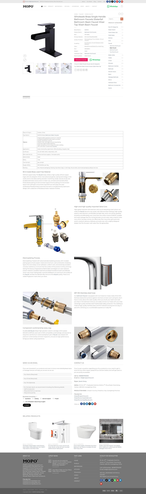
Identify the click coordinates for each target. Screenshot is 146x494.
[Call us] (115, 480)
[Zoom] (24, 59)
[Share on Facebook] (75, 70)
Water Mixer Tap (97, 66)
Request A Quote (81, 59)
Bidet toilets (111, 55)
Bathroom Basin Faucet (83, 66)
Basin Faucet (89, 14)
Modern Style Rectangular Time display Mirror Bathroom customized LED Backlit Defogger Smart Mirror (110, 447)
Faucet (81, 14)
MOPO (86, 29)
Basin (109, 74)
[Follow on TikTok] (112, 1)
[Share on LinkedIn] (86, 70)
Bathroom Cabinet (33, 473)
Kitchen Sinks (27, 471)
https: (76, 400)
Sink (109, 40)
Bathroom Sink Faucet (90, 53)
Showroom (75, 6)
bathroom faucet (82, 296)
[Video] (24, 55)
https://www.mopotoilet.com (83, 398)
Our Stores (89, 1)
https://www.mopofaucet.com (32, 484)
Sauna (110, 88)
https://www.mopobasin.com (31, 481)
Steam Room (111, 29)
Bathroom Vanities (113, 66)
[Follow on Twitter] (115, 1)
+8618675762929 (84, 376)
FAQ (104, 1)
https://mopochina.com (81, 396)
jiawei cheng (82, 381)
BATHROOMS (58, 6)
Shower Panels (33, 474)
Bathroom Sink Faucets (90, 32)
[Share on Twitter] (78, 70)
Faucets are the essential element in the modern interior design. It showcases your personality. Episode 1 (61, 463)
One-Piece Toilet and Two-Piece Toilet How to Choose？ (62, 470)
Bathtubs (110, 69)
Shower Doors (112, 71)
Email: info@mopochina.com (32, 1)
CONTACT (94, 6)
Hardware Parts (112, 82)
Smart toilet (33, 469)
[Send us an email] (89, 403)
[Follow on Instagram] (110, 1)
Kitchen (110, 38)
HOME (44, 6)
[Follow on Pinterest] (117, 1)
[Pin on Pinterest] (84, 70)
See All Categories (95, 64)
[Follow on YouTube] (122, 1)
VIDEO (82, 6)
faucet (41, 175)
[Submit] (121, 19)
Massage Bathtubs (113, 77)
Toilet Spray (111, 35)
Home (76, 14)
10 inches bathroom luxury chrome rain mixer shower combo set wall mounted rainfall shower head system (58, 447)
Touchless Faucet (114, 52)
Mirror (110, 79)
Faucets (73, 102)
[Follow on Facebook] (107, 1)
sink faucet (31, 331)
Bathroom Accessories (114, 85)
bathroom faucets (47, 105)
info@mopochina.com (87, 378)
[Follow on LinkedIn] (119, 1)
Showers (110, 63)
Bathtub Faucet (114, 50)
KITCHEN (67, 6)
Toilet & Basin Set (113, 32)
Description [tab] (26, 97)
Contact (100, 1)
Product (50, 6)
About (83, 1)
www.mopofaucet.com (85, 400)
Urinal (110, 60)
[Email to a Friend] (81, 70)
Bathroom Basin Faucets (52, 135)
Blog (95, 1)
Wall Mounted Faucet (115, 45)
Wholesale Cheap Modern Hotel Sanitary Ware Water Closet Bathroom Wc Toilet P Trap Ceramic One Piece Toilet (34, 447)
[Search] (122, 6)
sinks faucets (57, 105)
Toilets (110, 57)
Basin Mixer (65, 105)
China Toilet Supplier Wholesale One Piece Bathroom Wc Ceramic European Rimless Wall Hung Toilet (85, 447)
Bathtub (25, 474)
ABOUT (87, 6)
